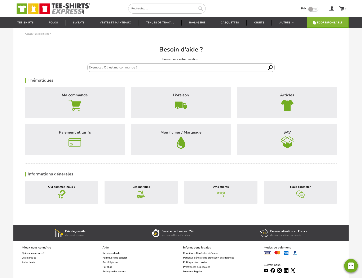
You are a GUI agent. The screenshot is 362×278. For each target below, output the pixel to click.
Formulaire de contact (114, 257)
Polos (53, 22)
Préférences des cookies (196, 267)
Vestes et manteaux (115, 22)
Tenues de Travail (160, 22)
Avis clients (221, 187)
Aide (105, 248)
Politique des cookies (195, 262)
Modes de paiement (277, 248)
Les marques (141, 187)
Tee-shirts (25, 22)
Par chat (107, 267)
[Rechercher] (200, 8)
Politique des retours (114, 271)
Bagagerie (197, 22)
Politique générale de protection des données (208, 257)
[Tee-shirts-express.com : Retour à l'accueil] (53, 8)
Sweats (78, 22)
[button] (351, 266)
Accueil (28, 33)
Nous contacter (300, 187)
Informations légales (197, 248)
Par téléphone (110, 262)
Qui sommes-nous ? (61, 187)
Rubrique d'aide (111, 253)
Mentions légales (192, 271)
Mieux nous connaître (36, 248)
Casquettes (230, 22)
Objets (259, 22)
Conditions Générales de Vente (200, 253)
